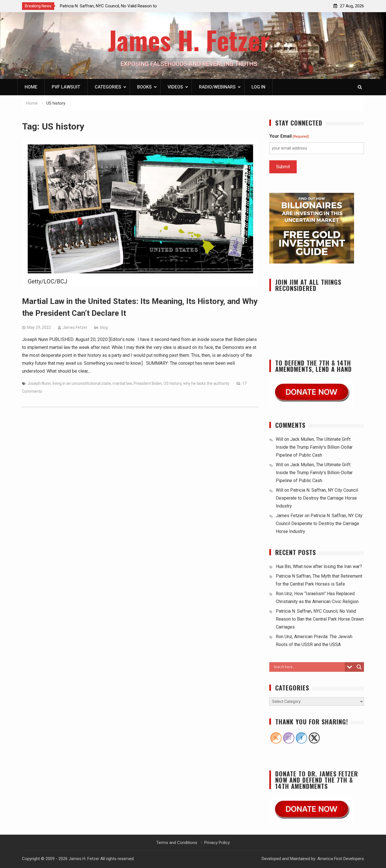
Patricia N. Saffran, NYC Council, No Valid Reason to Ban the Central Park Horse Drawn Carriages (320, 619)
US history (172, 383)
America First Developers (340, 858)
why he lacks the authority (206, 383)
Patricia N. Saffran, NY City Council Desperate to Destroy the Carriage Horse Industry (317, 498)
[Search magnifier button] (359, 667)
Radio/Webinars (217, 87)
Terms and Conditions (176, 842)
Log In (258, 87)
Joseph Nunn (39, 383)
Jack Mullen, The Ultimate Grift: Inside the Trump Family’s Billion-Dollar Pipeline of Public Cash (314, 447)
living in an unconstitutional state (82, 383)
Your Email (289, 136)
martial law (122, 383)
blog (104, 327)
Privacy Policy (217, 842)
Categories (108, 87)
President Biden (148, 383)
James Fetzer (74, 327)
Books (144, 87)
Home (31, 87)
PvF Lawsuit (66, 87)
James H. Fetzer (189, 40)
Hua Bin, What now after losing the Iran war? (319, 566)
